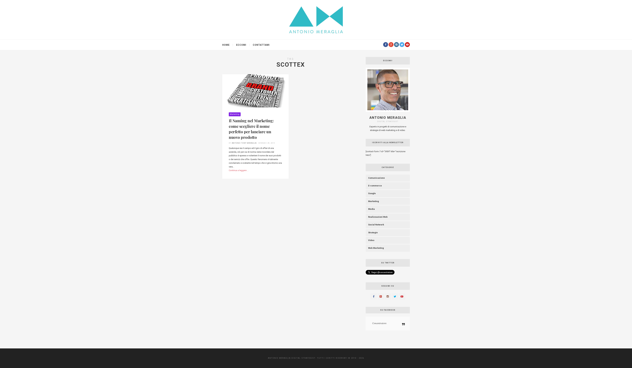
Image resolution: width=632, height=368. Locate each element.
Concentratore (379, 323)
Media (371, 209)
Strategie (373, 232)
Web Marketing (376, 248)
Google (372, 193)
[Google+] (391, 44)
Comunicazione (376, 178)
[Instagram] (396, 44)
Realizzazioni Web (378, 217)
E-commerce (375, 185)
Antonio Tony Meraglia (244, 143)
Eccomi (241, 45)
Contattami (261, 45)
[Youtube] (407, 44)
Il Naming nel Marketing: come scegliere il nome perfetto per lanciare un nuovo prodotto (251, 129)
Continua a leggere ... (239, 170)
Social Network (376, 224)
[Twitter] (401, 44)
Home (226, 45)
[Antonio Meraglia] (316, 19)
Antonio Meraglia (387, 118)
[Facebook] (385, 44)
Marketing (234, 114)
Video (371, 240)
